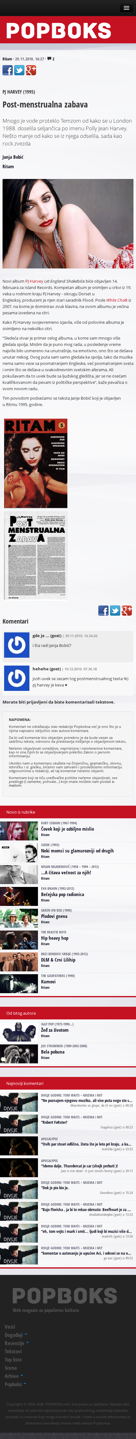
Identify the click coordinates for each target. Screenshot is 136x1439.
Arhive (12, 1376)
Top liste (13, 1359)
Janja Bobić (13, 157)
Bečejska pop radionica (62, 894)
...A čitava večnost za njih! (66, 872)
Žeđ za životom (55, 1030)
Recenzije (15, 1343)
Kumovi (48, 981)
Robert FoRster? (55, 1122)
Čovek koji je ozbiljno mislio (67, 829)
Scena (11, 1367)
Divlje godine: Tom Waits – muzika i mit (71, 1095)
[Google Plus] (31, 70)
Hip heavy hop (54, 938)
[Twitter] (19, 70)
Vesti (10, 1326)
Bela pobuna (53, 1052)
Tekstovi (13, 1351)
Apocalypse (49, 1138)
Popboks (14, 1384)
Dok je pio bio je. (56, 1187)
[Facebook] (8, 70)
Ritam (7, 59)
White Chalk (116, 300)
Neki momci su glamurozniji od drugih (77, 850)
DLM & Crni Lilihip (58, 959)
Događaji (14, 1334)
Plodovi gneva (54, 916)
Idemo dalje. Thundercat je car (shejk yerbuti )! (80, 1166)
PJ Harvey (34, 281)
